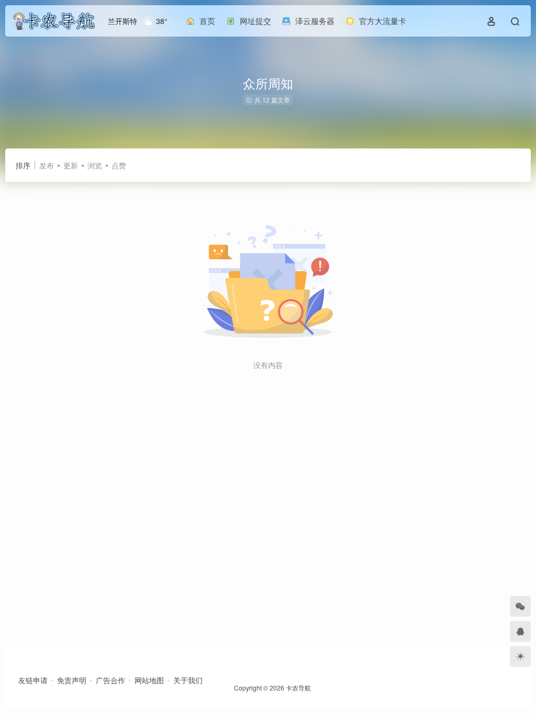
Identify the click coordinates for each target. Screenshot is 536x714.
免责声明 (71, 680)
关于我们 (188, 680)
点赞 (118, 165)
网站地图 (149, 680)
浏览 (94, 165)
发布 (46, 165)
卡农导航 (298, 687)
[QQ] (520, 631)
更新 (70, 165)
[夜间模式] (520, 656)
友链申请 (33, 680)
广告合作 (110, 680)
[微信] (520, 606)
